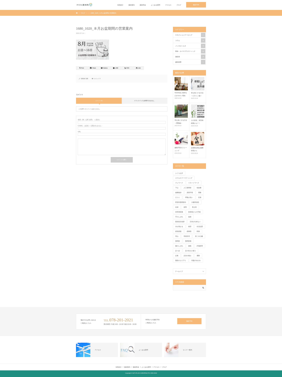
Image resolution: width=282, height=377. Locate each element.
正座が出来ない (195, 222)
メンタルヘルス (189, 46)
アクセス (168, 5)
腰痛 (189, 246)
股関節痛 (188, 241)
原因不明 (190, 192)
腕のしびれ (179, 246)
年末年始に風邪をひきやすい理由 (181, 94)
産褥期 (189, 231)
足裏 (176, 255)
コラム (189, 40)
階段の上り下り (180, 260)
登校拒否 (187, 236)
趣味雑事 (189, 62)
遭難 (198, 255)
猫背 (189, 226)
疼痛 (198, 231)
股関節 (177, 241)
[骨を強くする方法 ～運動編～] (181, 111)
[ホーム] (77, 13)
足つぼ (177, 251)
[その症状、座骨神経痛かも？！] (197, 111)
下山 (176, 188)
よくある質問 (155, 5)
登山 (176, 236)
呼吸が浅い (189, 197)
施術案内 (131, 5)
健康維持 (178, 192)
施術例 (189, 57)
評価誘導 (200, 246)
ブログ (178, 5)
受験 (199, 192)
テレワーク (179, 183)
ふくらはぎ (179, 173)
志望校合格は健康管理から (197, 149)
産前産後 (178, 231)
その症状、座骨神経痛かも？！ (197, 121)
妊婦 (176, 207)
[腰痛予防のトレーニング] (181, 138)
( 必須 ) (89, 119)
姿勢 (185, 207)
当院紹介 (120, 5)
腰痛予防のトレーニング (181, 149)
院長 (87, 78)
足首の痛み (187, 255)
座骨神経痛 (179, 212)
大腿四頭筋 (195, 202)
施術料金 (143, 5)
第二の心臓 (199, 236)
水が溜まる (179, 226)
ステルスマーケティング (183, 178)
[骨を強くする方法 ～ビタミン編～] (197, 83)
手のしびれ (179, 217)
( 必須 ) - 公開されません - (90, 125)
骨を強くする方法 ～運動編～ (181, 121)
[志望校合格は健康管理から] (197, 138)
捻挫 (189, 217)
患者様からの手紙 (194, 212)
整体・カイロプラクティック (189, 51)
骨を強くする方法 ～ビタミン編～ (197, 94)
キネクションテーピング (189, 35)
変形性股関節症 (180, 202)
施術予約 (196, 5)
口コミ (177, 197)
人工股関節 (187, 188)
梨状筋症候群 (180, 222)
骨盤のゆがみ (196, 260)
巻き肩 (194, 207)
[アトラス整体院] (84, 5)
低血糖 (199, 188)
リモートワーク (193, 183)
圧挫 (199, 197)
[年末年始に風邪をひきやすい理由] (181, 83)
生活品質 (200, 226)
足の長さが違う (190, 251)
